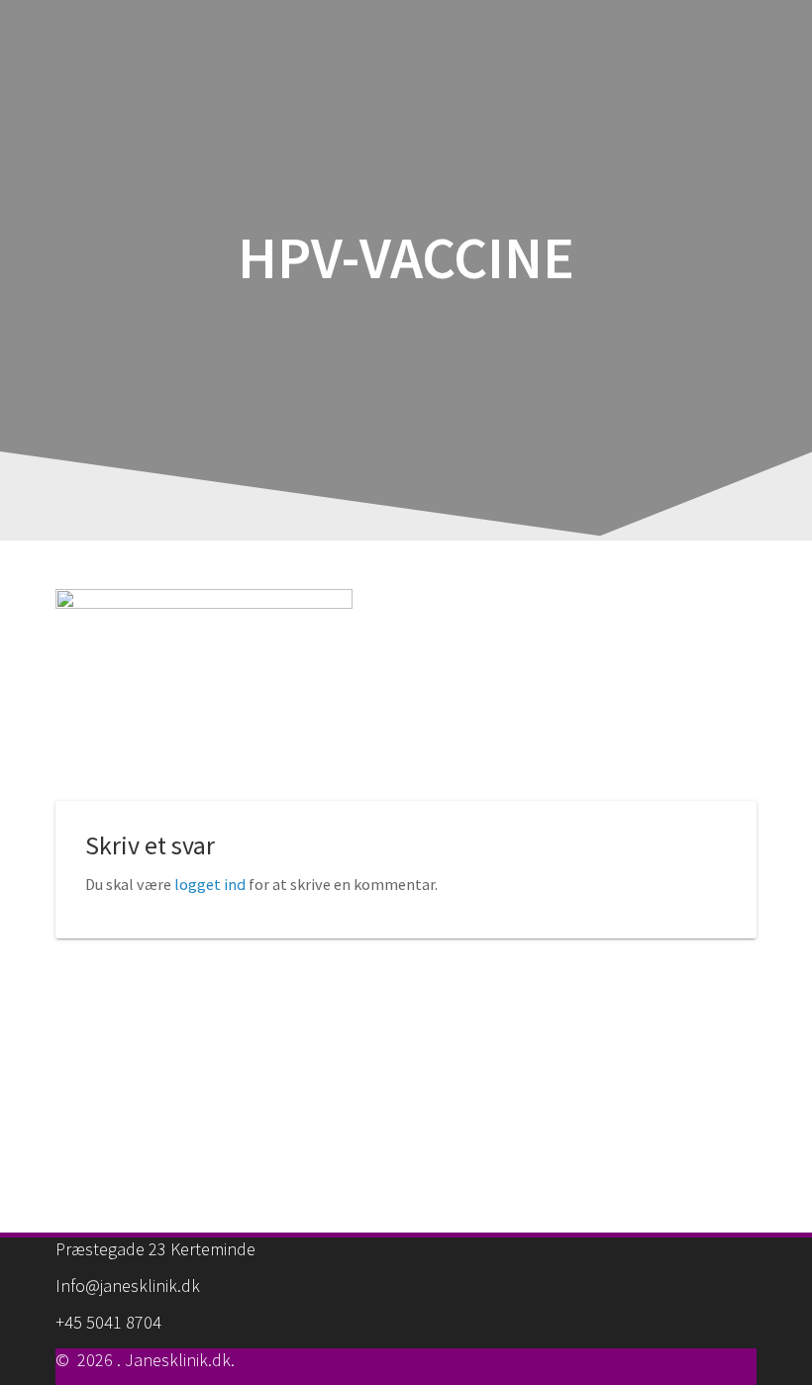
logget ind (210, 884)
